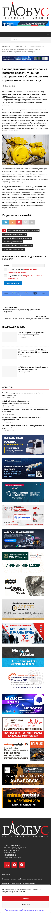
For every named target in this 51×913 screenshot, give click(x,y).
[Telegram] (22, 865)
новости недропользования (12, 242)
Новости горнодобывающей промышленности (23, 230)
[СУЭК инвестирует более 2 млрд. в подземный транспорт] (9, 372)
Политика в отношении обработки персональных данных (24, 910)
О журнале (6, 874)
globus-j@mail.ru (15, 857)
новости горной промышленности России (17, 238)
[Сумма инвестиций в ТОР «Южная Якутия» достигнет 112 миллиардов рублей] (9, 355)
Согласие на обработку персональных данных (19, 883)
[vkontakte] (7, 865)
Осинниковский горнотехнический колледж (17, 245)
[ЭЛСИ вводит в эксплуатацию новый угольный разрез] (9, 338)
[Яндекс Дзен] (14, 865)
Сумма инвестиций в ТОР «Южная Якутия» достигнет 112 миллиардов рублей (33, 352)
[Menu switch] (47, 34)
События (7, 387)
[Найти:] (25, 40)
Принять (25, 898)
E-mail (6, 265)
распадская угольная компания (13, 249)
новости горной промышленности (14, 234)
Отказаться (25, 905)
